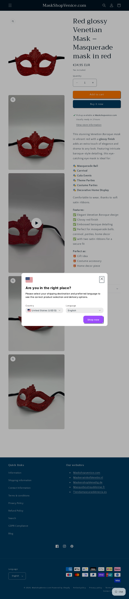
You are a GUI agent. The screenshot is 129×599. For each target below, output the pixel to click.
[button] (101, 279)
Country (30, 305)
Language (71, 305)
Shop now (93, 319)
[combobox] (42, 310)
